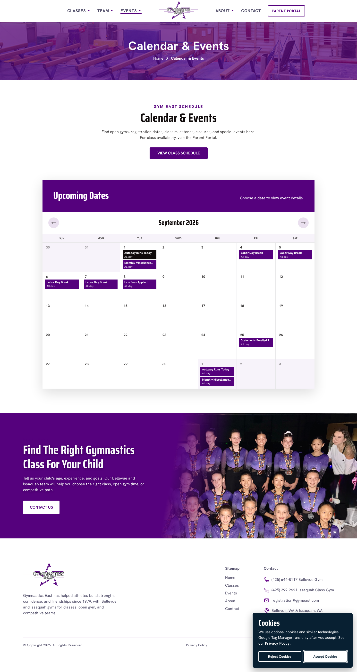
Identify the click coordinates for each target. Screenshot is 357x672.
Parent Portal (286, 10)
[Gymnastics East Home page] (178, 11)
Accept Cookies (325, 656)
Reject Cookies (279, 656)
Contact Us (41, 507)
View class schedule (178, 153)
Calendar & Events (187, 58)
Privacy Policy (196, 645)
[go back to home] (48, 575)
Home (158, 58)
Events (129, 10)
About (223, 10)
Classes (77, 10)
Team (103, 10)
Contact (251, 10)
